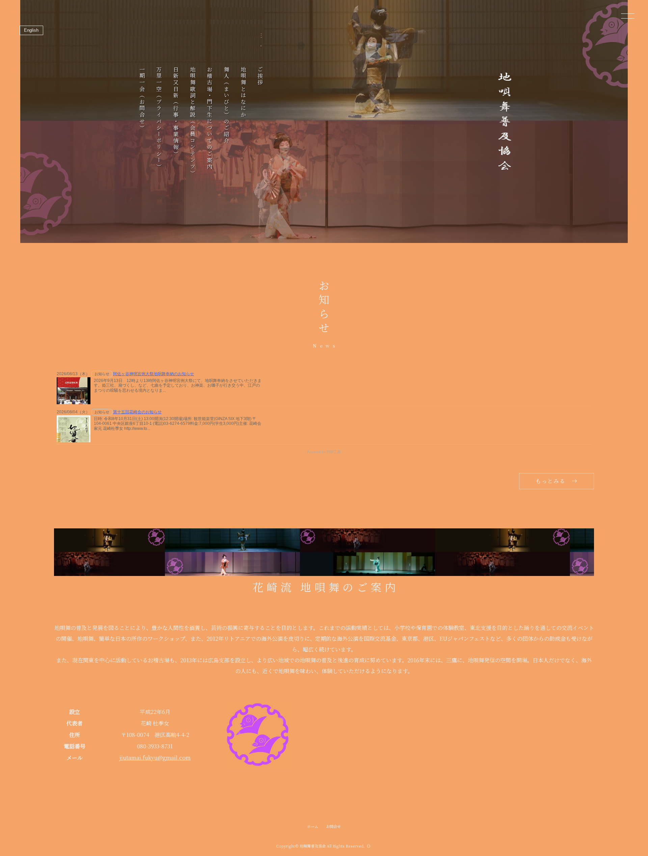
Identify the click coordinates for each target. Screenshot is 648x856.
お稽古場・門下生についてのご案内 (209, 118)
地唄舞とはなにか (243, 92)
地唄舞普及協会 (313, 846)
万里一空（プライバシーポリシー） (159, 118)
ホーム (312, 826)
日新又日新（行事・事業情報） (176, 111)
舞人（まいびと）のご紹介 (226, 105)
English (31, 30)
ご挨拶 (260, 76)
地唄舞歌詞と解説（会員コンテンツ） (192, 121)
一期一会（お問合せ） (142, 98)
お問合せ (333, 826)
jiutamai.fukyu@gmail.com (155, 758)
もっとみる (550, 481)
